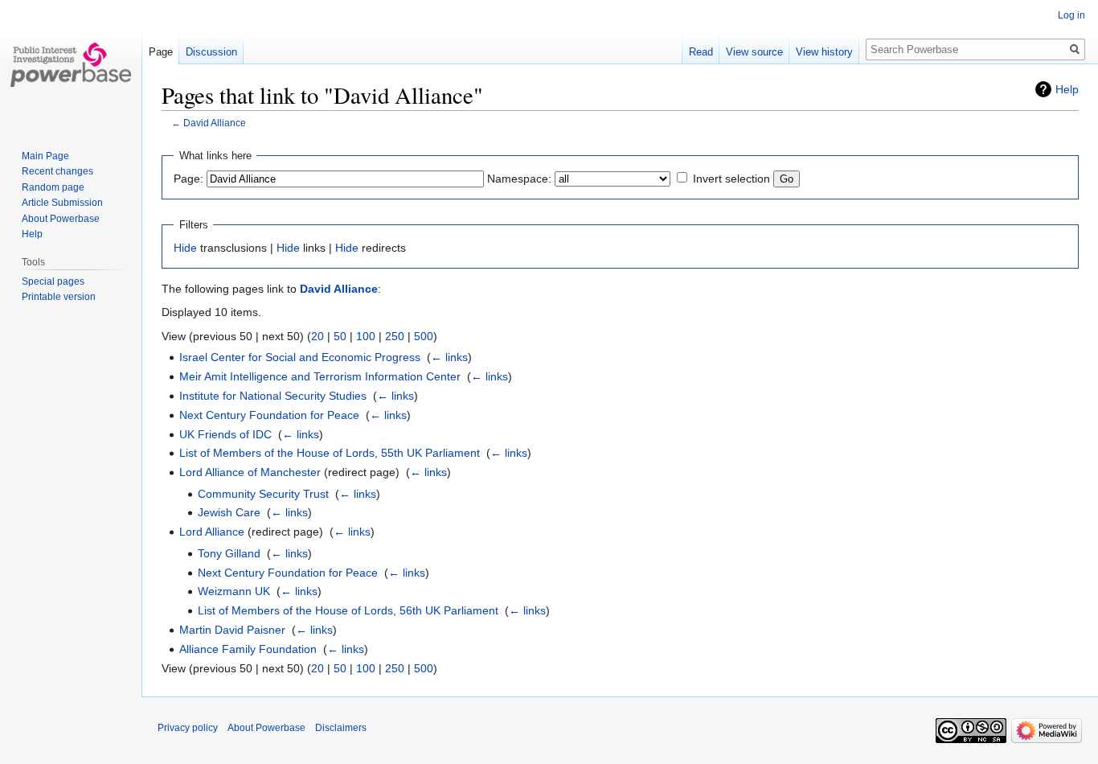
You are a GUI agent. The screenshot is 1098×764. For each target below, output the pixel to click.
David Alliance (214, 122)
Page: (188, 178)
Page (161, 52)
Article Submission (62, 202)
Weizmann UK (234, 591)
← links (449, 357)
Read (701, 52)
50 (340, 336)
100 (365, 336)
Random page (53, 187)
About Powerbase (61, 218)
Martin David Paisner (232, 629)
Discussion (211, 52)
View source (754, 52)
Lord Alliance (211, 531)
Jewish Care (229, 512)
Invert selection (731, 178)
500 (423, 336)
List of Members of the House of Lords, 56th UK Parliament (348, 610)
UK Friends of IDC (225, 434)
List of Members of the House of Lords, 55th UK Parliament (329, 452)
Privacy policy (188, 727)
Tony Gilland (229, 553)
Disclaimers (341, 727)
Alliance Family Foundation (248, 649)
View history (824, 52)
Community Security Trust (263, 493)
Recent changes (57, 171)
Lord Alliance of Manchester (250, 472)
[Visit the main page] (70, 64)
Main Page (45, 156)
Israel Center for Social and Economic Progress (299, 357)
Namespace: (519, 178)
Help (1067, 89)
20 (317, 336)
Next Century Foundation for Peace (269, 415)
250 (394, 336)
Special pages (53, 281)
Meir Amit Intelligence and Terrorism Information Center (320, 376)
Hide (185, 247)
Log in (1071, 15)
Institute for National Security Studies (273, 395)
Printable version (59, 296)
